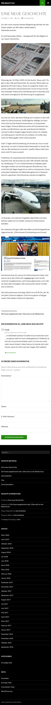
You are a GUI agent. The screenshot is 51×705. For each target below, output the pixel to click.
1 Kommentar (28, 18)
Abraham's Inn (8, 3)
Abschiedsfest (6, 476)
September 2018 (7, 548)
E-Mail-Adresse (8, 416)
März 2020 (5, 535)
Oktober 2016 (6, 643)
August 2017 (6, 600)
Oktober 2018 (6, 544)
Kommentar (6, 375)
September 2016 (7, 647)
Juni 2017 (4, 608)
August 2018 (6, 552)
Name (4, 406)
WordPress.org (6, 691)
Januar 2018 (5, 578)
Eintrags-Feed (6, 683)
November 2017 (7, 587)
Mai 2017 (4, 613)
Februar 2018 (6, 574)
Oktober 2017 (6, 591)
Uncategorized (6, 663)
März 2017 (5, 621)
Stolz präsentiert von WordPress (11, 702)
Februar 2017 (6, 625)
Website (4, 426)
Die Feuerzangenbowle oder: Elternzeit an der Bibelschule (22, 312)
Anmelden (5, 678)
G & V (18, 18)
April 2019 (5, 539)
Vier (2, 480)
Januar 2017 (5, 630)
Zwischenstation (7, 484)
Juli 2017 (4, 604)
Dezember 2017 (7, 582)
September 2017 (7, 595)
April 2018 (5, 565)
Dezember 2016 (7, 634)
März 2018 (5, 569)
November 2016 (7, 638)
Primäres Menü (48, 3)
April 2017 (5, 617)
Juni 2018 (4, 561)
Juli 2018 (4, 557)
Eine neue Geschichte (9, 467)
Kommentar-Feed (7, 687)
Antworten (11, 353)
